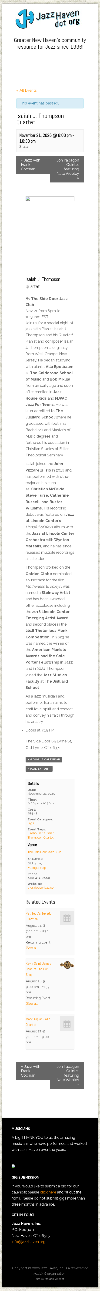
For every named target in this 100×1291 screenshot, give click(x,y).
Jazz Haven (50, 19)
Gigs (31, 823)
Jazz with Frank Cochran (30, 164)
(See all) (32, 948)
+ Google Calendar (44, 759)
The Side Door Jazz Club (44, 852)
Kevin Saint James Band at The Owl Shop (38, 969)
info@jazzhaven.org (28, 1242)
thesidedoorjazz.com (42, 887)
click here (48, 1192)
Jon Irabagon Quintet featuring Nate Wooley (68, 169)
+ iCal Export (39, 768)
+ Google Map (37, 868)
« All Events (26, 90)
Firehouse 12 (36, 833)
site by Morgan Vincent (50, 1279)
